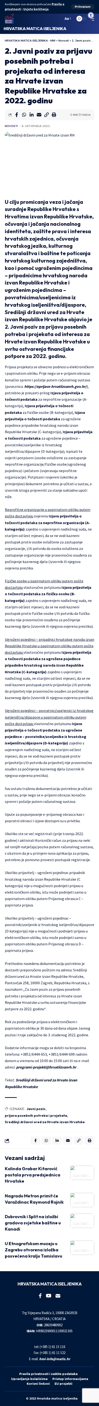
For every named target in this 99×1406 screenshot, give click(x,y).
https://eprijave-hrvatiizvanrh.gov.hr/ (55, 386)
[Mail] (58, 1296)
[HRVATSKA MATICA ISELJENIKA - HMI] (9, 19)
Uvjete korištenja (36, 9)
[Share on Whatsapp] (24, 115)
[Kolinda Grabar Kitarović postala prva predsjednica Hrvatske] (82, 1173)
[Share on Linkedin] (31, 115)
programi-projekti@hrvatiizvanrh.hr (46, 1067)
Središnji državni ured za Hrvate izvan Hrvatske (45, 1122)
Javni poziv (36, 1109)
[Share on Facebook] (16, 115)
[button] (82, 6)
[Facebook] (40, 1296)
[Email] (39, 115)
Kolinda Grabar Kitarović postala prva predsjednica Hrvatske (32, 1175)
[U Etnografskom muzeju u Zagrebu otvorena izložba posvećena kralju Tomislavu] (82, 1248)
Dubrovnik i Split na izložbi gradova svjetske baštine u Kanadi (33, 1223)
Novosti (11, 126)
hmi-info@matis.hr (54, 1359)
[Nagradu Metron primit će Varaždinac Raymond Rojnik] (82, 1200)
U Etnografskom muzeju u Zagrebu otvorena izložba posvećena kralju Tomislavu (33, 1250)
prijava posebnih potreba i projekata (36, 1115)
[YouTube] (49, 1296)
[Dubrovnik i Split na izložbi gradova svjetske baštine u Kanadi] (82, 1221)
